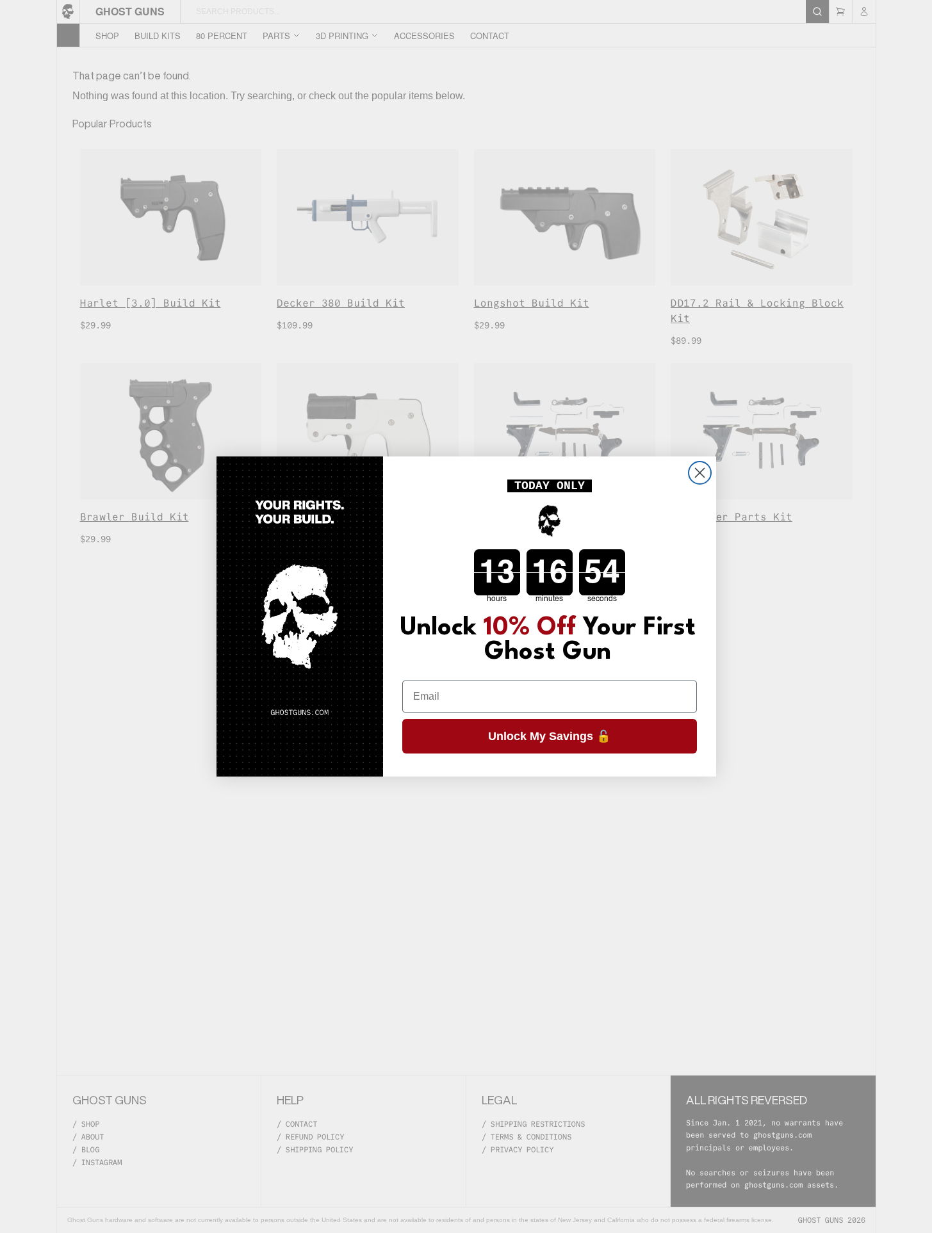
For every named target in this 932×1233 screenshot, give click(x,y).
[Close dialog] (700, 473)
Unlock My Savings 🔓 (549, 736)
